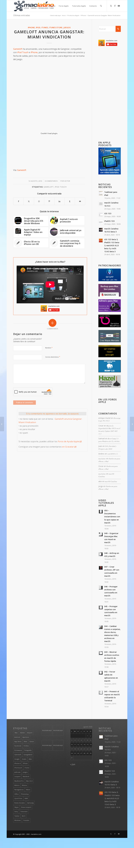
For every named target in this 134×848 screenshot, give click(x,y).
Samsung (30, 803)
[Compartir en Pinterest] (49, 201)
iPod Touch (22, 52)
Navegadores (19, 790)
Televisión (23, 811)
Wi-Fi (23, 816)
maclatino (102, 458)
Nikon (28, 790)
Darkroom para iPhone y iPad (108, 467)
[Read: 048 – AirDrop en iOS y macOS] (100, 554)
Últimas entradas (21, 15)
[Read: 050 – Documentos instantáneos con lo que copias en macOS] (100, 511)
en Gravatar (68, 446)
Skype (16, 807)
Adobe (22, 733)
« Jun (72, 764)
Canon (31, 741)
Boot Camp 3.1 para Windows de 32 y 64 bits (108, 439)
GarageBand (28, 755)
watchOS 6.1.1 (112, 453)
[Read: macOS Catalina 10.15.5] (100, 203)
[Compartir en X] (29, 201)
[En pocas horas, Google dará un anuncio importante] (132, 424)
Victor (67, 181)
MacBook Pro (19, 781)
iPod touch (60, 187)
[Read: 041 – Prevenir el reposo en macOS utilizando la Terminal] (100, 692)
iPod (38, 27)
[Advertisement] (49, 81)
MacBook (26, 776)
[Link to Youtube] (119, 6)
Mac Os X (29, 781)
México (16, 785)
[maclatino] (34, 6)
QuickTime (18, 798)
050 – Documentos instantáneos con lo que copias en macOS (112, 516)
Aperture (26, 737)
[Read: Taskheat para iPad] (100, 193)
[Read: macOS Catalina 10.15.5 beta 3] (100, 229)
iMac (30, 759)
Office (16, 794)
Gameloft (17, 48)
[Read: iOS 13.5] (100, 214)
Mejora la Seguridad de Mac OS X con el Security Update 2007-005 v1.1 (109, 429)
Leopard (17, 776)
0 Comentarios (51, 181)
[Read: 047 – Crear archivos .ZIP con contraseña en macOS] (100, 568)
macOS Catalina (111, 481)
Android (17, 737)
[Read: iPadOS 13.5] (100, 222)
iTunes (44, 27)
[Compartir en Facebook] (18, 201)
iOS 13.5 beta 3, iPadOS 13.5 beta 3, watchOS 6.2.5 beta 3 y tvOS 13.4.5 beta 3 (111, 245)
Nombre (48, 347)
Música (24, 785)
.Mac (16, 733)
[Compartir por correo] (80, 201)
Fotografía (27, 750)
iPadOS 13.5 (109, 221)
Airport (29, 733)
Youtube (26, 820)
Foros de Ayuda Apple (68, 441)
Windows (17, 820)
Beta (25, 741)
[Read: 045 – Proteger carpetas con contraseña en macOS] (100, 607)
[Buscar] (101, 6)
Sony (16, 811)
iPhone (31, 27)
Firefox (26, 746)
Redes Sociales (19, 803)
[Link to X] (111, 6)
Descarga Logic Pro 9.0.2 (109, 419)
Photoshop (25, 794)
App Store (17, 741)
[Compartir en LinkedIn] (59, 201)
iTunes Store (55, 27)
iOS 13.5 (107, 213)
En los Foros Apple (107, 400)
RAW (26, 798)
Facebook (17, 746)
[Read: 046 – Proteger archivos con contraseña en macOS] (100, 587)
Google (16, 759)
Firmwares (18, 750)
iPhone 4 (17, 763)
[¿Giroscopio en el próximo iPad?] (2, 424)
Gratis (24, 759)
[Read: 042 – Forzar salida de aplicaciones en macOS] (100, 672)
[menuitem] (52, 6)
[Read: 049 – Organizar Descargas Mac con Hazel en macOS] (100, 534)
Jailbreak (17, 772)
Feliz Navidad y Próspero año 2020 (107, 447)
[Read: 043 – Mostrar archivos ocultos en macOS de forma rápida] (100, 653)
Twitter (16, 816)
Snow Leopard (26, 807)
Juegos (67, 27)
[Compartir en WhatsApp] (39, 201)
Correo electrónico (52, 357)
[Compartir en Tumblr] (70, 201)
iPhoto (25, 763)
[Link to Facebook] (115, 6)
